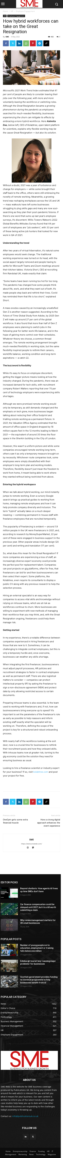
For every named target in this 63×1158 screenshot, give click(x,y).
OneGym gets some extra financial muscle (15, 821)
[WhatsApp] (26, 43)
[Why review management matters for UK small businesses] (9, 925)
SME (7, 37)
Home (5, 11)
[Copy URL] (46, 43)
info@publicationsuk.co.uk (25, 1116)
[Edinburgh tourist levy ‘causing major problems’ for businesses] (9, 966)
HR (12, 11)
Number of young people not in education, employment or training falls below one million (36, 948)
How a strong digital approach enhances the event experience (48, 822)
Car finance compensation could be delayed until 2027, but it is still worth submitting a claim (38, 907)
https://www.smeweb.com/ (31, 844)
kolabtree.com (40, 771)
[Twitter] (13, 43)
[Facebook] (6, 43)
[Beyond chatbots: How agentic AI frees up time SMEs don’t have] (9, 893)
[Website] (29, 848)
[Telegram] (39, 43)
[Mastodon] (34, 848)
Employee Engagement (25, 11)
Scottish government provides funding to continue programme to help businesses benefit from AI (38, 980)
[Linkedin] (19, 43)
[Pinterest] (33, 43)
